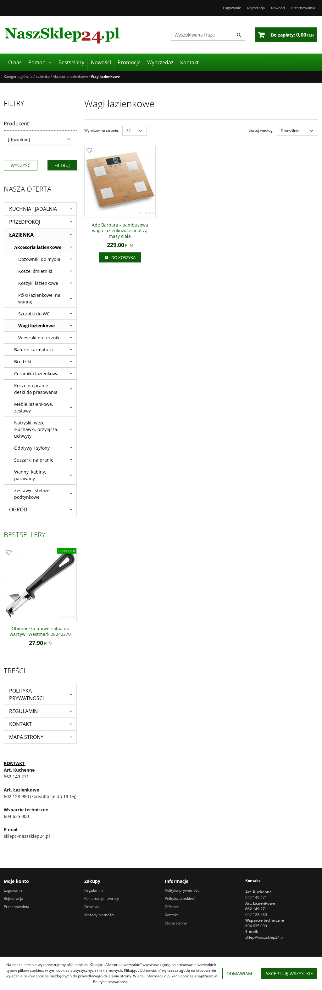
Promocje (129, 62)
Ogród (18, 509)
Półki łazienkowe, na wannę (39, 298)
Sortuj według (261, 130)
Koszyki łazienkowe (38, 283)
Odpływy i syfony (32, 448)
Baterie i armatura (33, 350)
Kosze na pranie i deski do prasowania (36, 389)
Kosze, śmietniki (35, 271)
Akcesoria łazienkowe (37, 247)
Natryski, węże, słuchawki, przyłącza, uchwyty (36, 429)
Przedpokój (24, 221)
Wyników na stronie (101, 130)
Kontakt (189, 62)
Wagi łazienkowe (36, 326)
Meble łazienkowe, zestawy (33, 407)
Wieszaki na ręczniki (39, 338)
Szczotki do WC (34, 314)
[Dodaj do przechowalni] (89, 151)
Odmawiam (239, 973)
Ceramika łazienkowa (36, 374)
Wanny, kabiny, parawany (30, 475)
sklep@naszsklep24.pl (264, 937)
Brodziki (22, 362)
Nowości (101, 62)
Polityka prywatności (26, 694)
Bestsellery (71, 62)
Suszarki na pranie (33, 460)
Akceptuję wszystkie (289, 973)
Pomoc (36, 62)
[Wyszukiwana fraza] (239, 34)
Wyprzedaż (160, 62)
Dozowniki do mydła (39, 259)
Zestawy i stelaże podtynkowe (32, 493)
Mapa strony (26, 737)
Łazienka (21, 234)
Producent (17, 123)
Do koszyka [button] (123, 257)
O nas (15, 62)
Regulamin (23, 711)
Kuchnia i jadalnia (33, 208)
